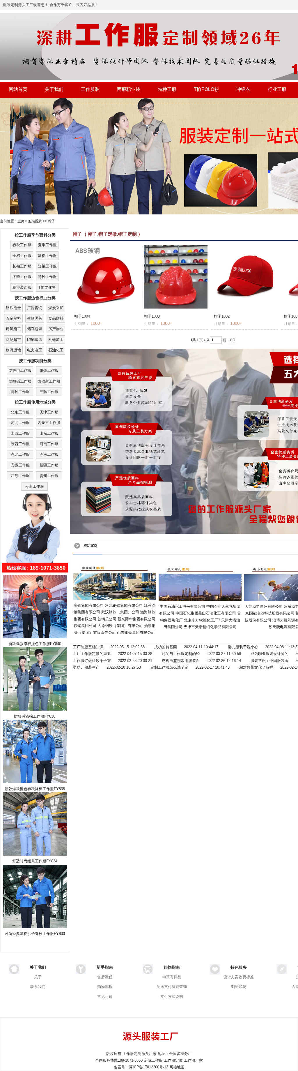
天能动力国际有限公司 (264, 606)
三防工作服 (49, 392)
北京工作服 (20, 412)
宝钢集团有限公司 (89, 605)
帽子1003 (152, 316)
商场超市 (13, 339)
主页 (20, 221)
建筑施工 (13, 329)
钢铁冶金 (13, 308)
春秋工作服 (22, 245)
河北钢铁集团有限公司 (124, 605)
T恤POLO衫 (206, 89)
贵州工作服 (49, 475)
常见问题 (104, 996)
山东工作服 (49, 433)
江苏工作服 (20, 475)
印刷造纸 (34, 339)
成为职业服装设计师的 (269, 653)
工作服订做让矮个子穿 (92, 660)
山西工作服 (20, 433)
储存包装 (34, 329)
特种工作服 (47, 276)
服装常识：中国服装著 (269, 660)
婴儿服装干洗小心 (243, 647)
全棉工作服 (22, 255)
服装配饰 (35, 221)
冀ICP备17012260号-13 (148, 1067)
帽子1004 (82, 316)
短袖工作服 (47, 266)
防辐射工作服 (49, 381)
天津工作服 (49, 412)
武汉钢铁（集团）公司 (120, 612)
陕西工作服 (20, 444)
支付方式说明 (171, 996)
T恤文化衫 (47, 287)
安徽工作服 (20, 465)
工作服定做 (173, 1060)
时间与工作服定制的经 (181, 653)
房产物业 (55, 329)
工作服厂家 (193, 1060)
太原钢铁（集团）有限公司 (120, 625)
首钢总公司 (106, 619)
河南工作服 (49, 444)
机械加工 (55, 339)
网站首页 (18, 89)
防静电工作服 (20, 370)
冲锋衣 (243, 89)
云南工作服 (34, 486)
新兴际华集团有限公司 (136, 619)
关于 (38, 977)
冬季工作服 (22, 276)
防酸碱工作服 (20, 381)
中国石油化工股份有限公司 (182, 606)
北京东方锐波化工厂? (202, 620)
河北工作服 (20, 422)
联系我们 (37, 986)
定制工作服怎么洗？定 (169, 667)
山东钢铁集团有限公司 (136, 632)
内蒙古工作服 (49, 422)
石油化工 (55, 350)
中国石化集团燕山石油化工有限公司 (205, 613)
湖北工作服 (20, 454)
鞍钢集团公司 (85, 625)
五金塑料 (13, 318)
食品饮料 (55, 318)
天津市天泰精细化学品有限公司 (210, 627)
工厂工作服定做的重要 (92, 653)
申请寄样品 (171, 977)
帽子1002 (222, 316)
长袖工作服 (22, 266)
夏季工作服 (47, 245)
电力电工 (34, 350)
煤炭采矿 (55, 308)
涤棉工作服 (47, 255)
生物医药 (34, 318)
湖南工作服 (49, 454)
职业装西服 (22, 287)
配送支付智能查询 (172, 986)
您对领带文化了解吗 (256, 667)
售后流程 (104, 977)
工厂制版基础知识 (88, 647)
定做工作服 (153, 1060)
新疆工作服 (49, 465)
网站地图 (177, 1067)
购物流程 (104, 986)
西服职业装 (128, 89)
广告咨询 (34, 308)
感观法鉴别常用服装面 (181, 660)
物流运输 (13, 350)
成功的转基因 (165, 647)
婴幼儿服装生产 (86, 667)
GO (232, 340)
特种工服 (167, 89)
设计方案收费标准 (239, 977)
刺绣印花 (238, 986)
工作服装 (90, 89)
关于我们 (54, 89)
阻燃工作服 (49, 370)
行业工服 (277, 89)
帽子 (51, 221)
